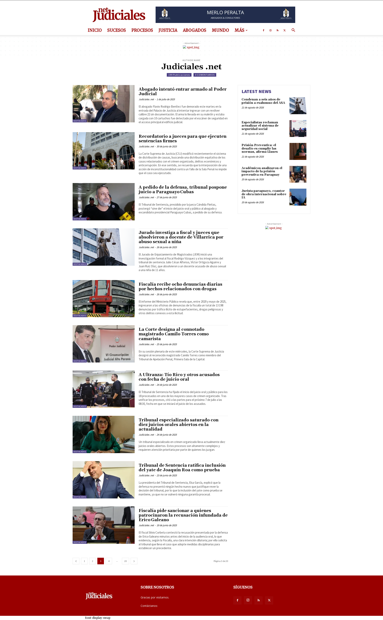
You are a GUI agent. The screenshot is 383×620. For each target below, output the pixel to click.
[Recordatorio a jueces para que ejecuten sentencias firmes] (104, 150)
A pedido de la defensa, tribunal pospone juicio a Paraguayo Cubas (183, 190)
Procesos (142, 30)
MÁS (239, 30)
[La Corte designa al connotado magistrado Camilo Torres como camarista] (104, 343)
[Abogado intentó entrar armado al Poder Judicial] (104, 103)
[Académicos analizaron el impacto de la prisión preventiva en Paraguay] (297, 174)
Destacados (79, 121)
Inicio (95, 30)
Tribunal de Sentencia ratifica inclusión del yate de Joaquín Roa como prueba (182, 468)
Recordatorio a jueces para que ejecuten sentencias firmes (182, 139)
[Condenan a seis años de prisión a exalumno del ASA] (297, 105)
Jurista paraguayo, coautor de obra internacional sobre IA (264, 194)
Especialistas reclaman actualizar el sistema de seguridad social (260, 126)
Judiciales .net (146, 99)
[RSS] (277, 30)
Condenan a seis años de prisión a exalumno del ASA (263, 101)
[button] (293, 31)
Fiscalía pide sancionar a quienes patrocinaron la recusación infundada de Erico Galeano (183, 515)
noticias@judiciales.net (173, 606)
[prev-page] (76, 561)
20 (125, 561)
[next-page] (134, 561)
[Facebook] (264, 30)
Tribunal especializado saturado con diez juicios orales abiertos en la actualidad (178, 425)
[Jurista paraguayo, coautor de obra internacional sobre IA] (297, 197)
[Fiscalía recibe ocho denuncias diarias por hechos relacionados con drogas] (104, 298)
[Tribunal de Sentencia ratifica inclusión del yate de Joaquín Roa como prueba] (104, 479)
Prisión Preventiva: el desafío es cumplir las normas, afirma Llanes (260, 148)
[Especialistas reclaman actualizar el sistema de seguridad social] (297, 128)
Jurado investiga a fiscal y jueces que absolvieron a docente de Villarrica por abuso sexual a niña (181, 237)
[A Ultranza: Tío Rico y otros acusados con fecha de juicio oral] (104, 389)
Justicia (168, 30)
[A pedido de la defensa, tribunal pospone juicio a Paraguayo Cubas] (104, 201)
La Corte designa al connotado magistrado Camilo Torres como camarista (174, 334)
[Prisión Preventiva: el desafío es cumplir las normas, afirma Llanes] (297, 151)
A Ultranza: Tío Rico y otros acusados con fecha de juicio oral (179, 377)
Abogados (194, 30)
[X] (284, 30)
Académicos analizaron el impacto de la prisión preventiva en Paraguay (262, 171)
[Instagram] (270, 30)
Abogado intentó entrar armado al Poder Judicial (183, 92)
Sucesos (116, 30)
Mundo (220, 30)
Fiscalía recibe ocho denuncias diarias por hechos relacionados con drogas (180, 287)
